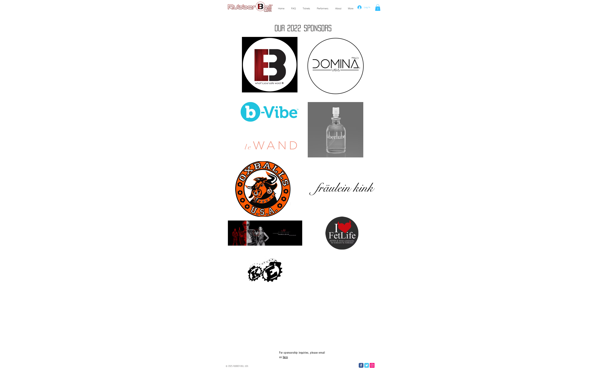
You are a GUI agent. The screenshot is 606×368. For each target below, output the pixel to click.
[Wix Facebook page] (361, 365)
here (285, 357)
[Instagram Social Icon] (372, 365)
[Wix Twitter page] (366, 365)
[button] (377, 7)
